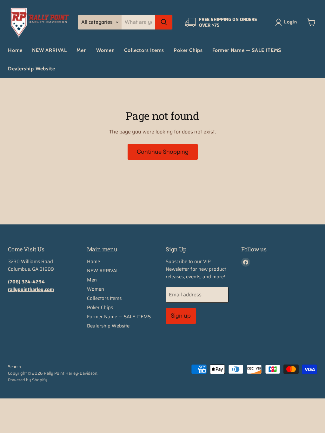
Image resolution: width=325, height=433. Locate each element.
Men (81, 50)
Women (105, 50)
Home (15, 50)
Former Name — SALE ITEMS (246, 50)
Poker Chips (188, 50)
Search (14, 366)
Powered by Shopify (27, 380)
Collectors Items (144, 50)
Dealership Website (31, 69)
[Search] (163, 22)
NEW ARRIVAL (49, 50)
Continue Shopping (163, 151)
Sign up (181, 315)
